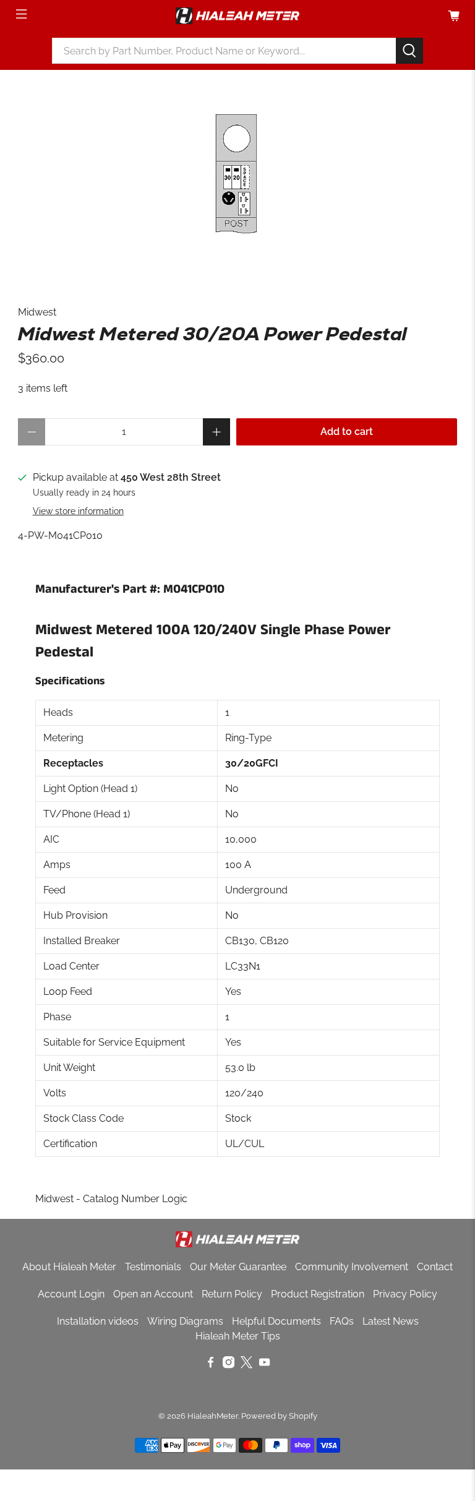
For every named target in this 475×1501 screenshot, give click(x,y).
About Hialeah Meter (69, 1267)
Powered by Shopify (279, 1416)
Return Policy (232, 1294)
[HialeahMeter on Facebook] (210, 1365)
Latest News (390, 1321)
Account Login (71, 1294)
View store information (78, 511)
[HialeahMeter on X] (246, 1365)
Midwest (37, 312)
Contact (435, 1267)
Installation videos (98, 1321)
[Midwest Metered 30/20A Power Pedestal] (237, 175)
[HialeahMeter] (237, 16)
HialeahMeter (212, 1416)
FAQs (342, 1321)
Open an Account (153, 1294)
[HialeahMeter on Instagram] (228, 1365)
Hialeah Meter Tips (237, 1336)
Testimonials (153, 1267)
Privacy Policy (405, 1294)
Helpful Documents (276, 1321)
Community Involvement (351, 1267)
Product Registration (317, 1294)
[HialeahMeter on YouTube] (264, 1365)
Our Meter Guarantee (238, 1267)
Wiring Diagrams (185, 1321)
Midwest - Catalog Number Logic (111, 1199)
